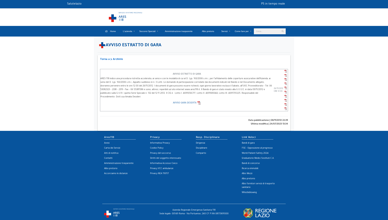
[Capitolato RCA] (285, 76)
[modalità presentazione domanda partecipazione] (285, 109)
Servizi (224, 31)
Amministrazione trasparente (178, 31)
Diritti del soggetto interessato (165, 158)
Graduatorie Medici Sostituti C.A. (258, 158)
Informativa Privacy (160, 143)
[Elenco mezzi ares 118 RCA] (285, 100)
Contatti (108, 158)
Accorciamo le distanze (116, 174)
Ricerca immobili (250, 169)
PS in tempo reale (273, 4)
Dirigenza (200, 143)
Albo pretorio (207, 31)
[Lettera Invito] (285, 105)
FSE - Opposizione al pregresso (257, 148)
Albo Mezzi (247, 174)
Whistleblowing (249, 192)
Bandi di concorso (251, 163)
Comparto (201, 153)
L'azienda (127, 31)
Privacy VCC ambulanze (161, 169)
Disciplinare (201, 148)
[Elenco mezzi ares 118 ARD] (285, 96)
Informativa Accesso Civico (163, 163)
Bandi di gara (248, 143)
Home (112, 31)
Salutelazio (74, 4)
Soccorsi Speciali (147, 31)
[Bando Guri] (285, 71)
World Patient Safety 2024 (255, 153)
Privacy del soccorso (160, 153)
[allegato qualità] (285, 88)
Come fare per (242, 31)
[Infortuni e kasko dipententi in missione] (285, 84)
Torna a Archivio (111, 59)
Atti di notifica (111, 153)
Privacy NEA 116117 (159, 174)
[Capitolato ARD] (285, 80)
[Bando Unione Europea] (285, 92)
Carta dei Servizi (112, 148)
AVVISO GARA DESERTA (185, 103)
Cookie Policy (156, 148)
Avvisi (107, 143)
